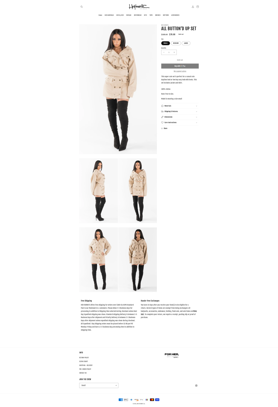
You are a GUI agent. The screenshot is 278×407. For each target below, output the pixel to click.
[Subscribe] (115, 385)
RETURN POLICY (84, 358)
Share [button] (165, 128)
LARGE (186, 43)
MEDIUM (176, 43)
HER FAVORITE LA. (141, 403)
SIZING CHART (83, 361)
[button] (81, 6)
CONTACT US (83, 373)
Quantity (163, 48)
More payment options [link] (180, 71)
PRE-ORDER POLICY (85, 369)
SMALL (166, 43)
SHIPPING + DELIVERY (85, 365)
